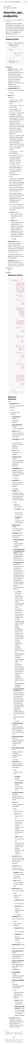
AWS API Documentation (17, 36)
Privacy (7, 1042)
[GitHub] (14, 1038)
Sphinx (11, 1040)
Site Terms (11, 1042)
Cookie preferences (19, 1042)
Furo (22, 1040)
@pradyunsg (17, 1040)
